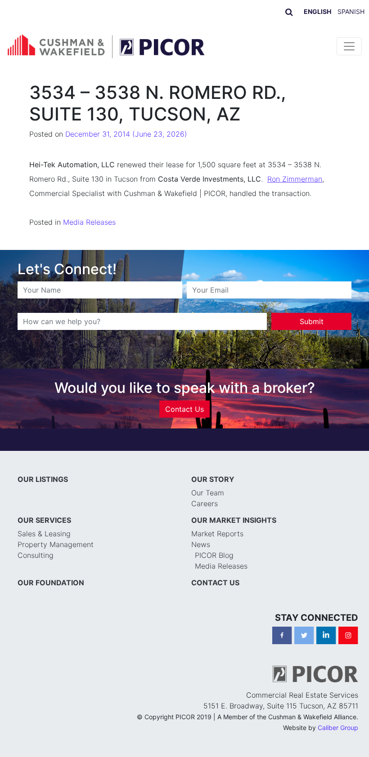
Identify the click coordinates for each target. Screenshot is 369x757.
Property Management (56, 544)
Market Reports (217, 533)
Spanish (351, 11)
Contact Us (184, 409)
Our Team (207, 492)
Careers (204, 503)
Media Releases (89, 222)
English (317, 11)
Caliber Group (338, 727)
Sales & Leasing (44, 533)
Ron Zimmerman (294, 178)
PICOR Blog (214, 555)
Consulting (36, 555)
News (200, 544)
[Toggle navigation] (349, 46)
